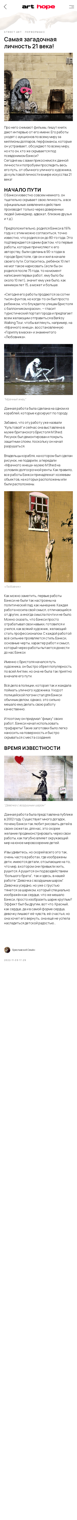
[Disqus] (38, 1022)
